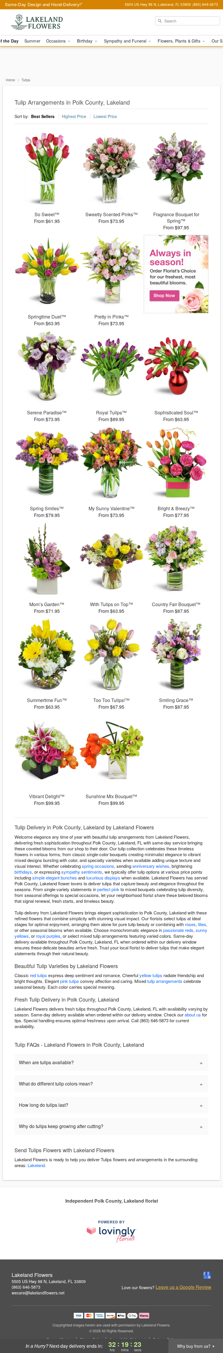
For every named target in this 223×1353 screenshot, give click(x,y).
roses (190, 924)
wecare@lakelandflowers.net (38, 1293)
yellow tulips (150, 975)
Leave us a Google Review (183, 1287)
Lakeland (36, 1165)
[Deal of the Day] (176, 274)
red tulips (38, 975)
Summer (32, 41)
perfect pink (108, 889)
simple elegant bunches (54, 878)
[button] (207, 1328)
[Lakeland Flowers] (38, 22)
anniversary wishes (150, 866)
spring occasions (98, 866)
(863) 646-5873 (26, 1287)
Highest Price (74, 116)
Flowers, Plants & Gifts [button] (179, 41)
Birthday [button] (85, 41)
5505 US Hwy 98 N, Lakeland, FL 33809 (49, 1281)
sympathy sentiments (81, 872)
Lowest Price (105, 116)
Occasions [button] (56, 41)
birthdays (23, 872)
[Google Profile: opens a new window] (207, 1275)
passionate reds (178, 930)
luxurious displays (103, 878)
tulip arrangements (164, 981)
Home (10, 79)
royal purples (48, 936)
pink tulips (69, 981)
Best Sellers (43, 116)
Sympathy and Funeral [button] (126, 41)
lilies (202, 924)
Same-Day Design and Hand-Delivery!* (44, 4)
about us (193, 1014)
